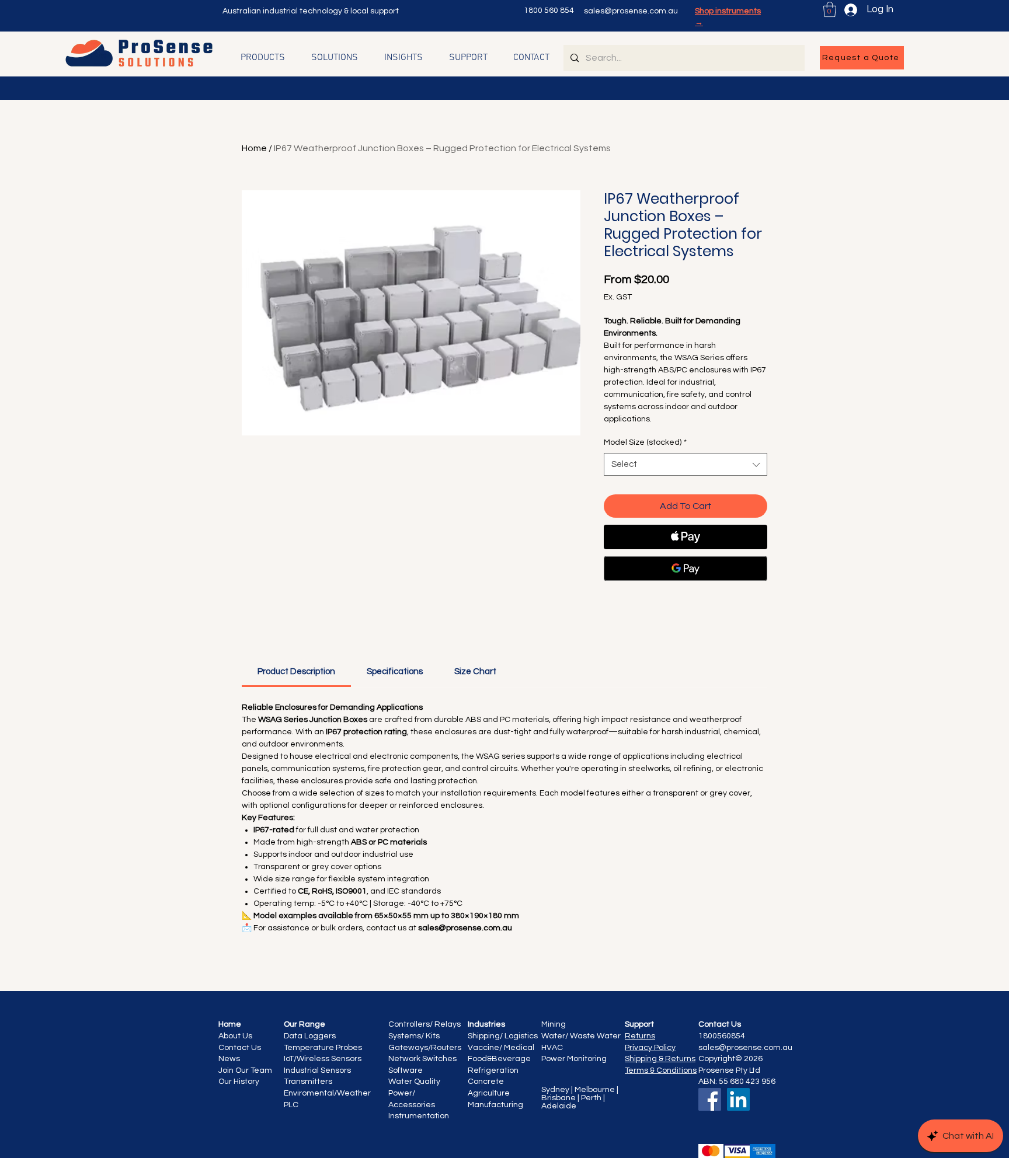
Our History (238, 1081)
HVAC (553, 1048)
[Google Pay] (685, 568)
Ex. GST (618, 297)
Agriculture (489, 1093)
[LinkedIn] (738, 1099)
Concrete (486, 1081)
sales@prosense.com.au (631, 11)
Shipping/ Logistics (503, 1036)
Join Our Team (245, 1070)
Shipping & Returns (660, 1059)
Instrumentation (418, 1116)
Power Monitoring (574, 1059)
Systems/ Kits (414, 1036)
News (229, 1059)
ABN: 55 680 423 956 (736, 1081)
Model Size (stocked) (645, 442)
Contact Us (240, 1048)
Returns (640, 1036)
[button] (829, 9)
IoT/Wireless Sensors (322, 1059)
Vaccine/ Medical (501, 1048)
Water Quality (415, 1081)
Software (405, 1070)
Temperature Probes (323, 1048)
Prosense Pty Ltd (729, 1070)
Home (254, 148)
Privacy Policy (650, 1048)
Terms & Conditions (661, 1070)
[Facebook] (709, 1099)
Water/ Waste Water (581, 1036)
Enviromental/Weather (328, 1093)
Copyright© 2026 (730, 1059)
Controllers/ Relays (424, 1024)
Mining (553, 1024)
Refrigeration (493, 1070)
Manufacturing (495, 1105)
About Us (235, 1036)
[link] (296, 671)
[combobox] (685, 464)
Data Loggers (310, 1036)
